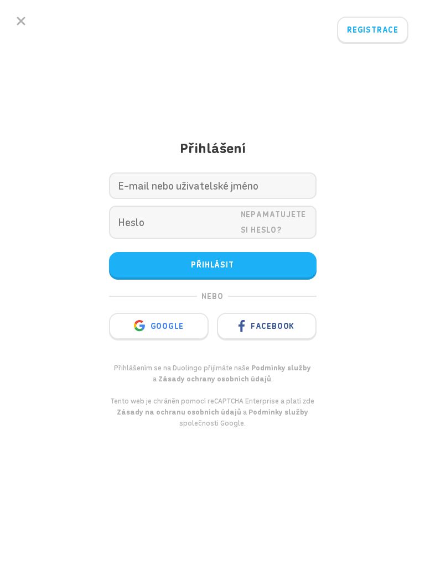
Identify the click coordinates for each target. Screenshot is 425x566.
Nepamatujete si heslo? (274, 222)
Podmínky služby (278, 412)
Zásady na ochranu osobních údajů (179, 412)
